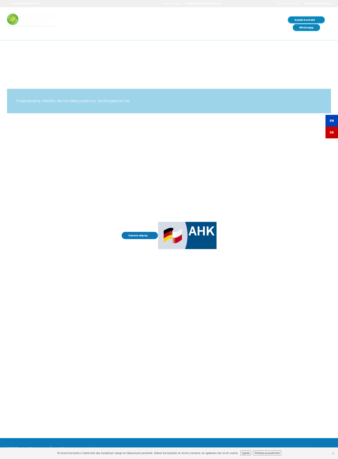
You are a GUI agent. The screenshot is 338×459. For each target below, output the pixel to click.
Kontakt (202, 359)
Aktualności (205, 351)
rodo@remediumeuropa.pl (124, 420)
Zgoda (246, 452)
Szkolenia (104, 20)
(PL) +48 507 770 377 (25, 3)
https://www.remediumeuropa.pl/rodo (134, 400)
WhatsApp (306, 27)
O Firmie (202, 310)
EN (332, 120)
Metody (180, 20)
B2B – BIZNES (206, 343)
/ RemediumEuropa (318, 3)
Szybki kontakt (304, 20)
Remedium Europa (224, 20)
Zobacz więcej (138, 235)
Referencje (204, 326)
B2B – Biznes (130, 20)
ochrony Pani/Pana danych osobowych (118, 407)
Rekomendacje (207, 318)
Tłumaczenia (156, 20)
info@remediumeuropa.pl (203, 3)
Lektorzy (202, 334)
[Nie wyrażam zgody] (333, 453)
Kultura (198, 20)
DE (332, 132)
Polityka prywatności (267, 452)
